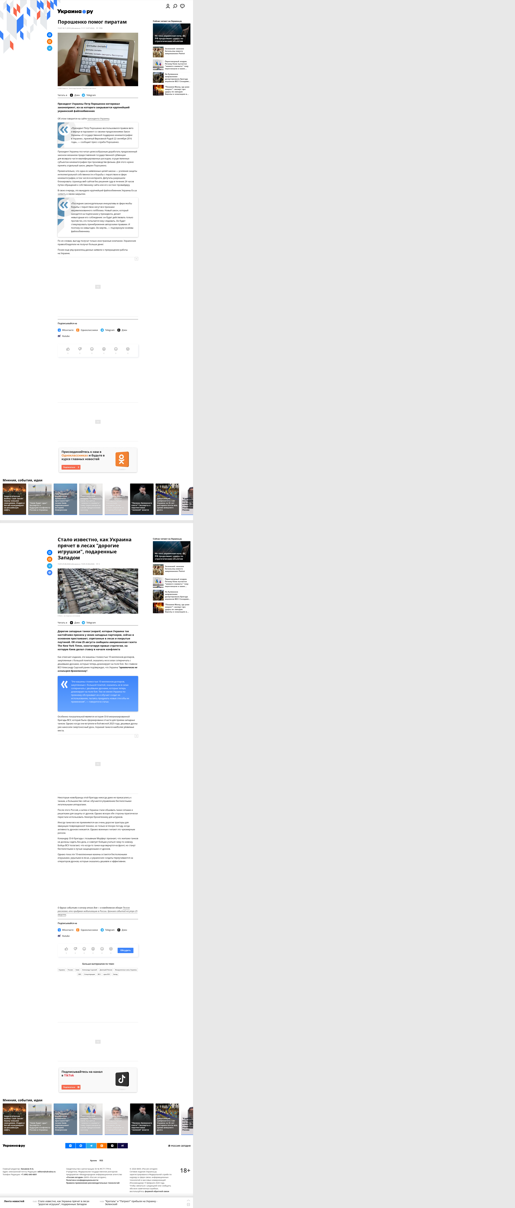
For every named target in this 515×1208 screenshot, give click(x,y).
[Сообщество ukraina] (81, 1145)
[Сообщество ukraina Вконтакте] (70, 1145)
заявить (62, 193)
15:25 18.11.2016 (64, 28)
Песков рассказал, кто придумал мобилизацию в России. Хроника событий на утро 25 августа (97, 911)
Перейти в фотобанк (89, 88)
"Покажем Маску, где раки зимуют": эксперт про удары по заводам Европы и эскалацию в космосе (177, 90)
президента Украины (98, 118)
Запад (115, 974)
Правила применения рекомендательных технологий (92, 1183)
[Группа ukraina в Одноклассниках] (102, 1145)
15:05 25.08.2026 (64, 564)
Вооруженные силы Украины (126, 970)
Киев (77, 970)
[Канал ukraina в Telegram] (91, 1145)
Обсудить (125, 950)
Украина (62, 970)
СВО (79, 974)
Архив (93, 1160)
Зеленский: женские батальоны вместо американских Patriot (175, 51)
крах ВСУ (107, 974)
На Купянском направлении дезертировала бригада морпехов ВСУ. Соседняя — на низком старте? (177, 77)
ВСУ (99, 974)
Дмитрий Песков (106, 970)
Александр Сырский (89, 970)
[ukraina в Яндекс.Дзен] (112, 1145)
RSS (101, 1160)
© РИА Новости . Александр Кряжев (69, 88)
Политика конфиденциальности (82, 1180)
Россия (70, 970)
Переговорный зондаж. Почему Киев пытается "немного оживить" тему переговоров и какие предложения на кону (176, 65)
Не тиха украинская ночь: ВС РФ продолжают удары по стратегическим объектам (170, 38)
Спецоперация (89, 974)
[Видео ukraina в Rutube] (123, 1145)
